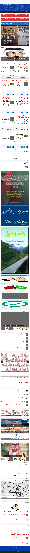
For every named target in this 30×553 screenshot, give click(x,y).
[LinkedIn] (3, 1)
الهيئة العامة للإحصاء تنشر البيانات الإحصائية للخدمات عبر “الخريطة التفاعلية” (19, 438)
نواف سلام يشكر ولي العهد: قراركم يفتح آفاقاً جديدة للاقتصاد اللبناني (19, 377)
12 (26, 165)
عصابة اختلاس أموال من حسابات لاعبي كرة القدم (20, 542)
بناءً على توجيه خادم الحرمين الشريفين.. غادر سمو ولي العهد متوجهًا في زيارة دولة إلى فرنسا (9, 63)
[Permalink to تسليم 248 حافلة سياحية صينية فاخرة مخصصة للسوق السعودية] (25, 136)
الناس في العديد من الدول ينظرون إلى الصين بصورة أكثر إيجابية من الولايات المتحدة (23, 98)
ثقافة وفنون (13, 122)
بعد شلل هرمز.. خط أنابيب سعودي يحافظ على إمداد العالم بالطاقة (20, 385)
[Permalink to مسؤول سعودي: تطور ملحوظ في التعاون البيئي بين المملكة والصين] (11, 84)
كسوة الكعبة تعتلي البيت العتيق (24, 466)
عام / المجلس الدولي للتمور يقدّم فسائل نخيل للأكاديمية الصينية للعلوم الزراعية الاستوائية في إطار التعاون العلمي (15, 15)
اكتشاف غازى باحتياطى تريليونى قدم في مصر (22, 382)
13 (25, 165)
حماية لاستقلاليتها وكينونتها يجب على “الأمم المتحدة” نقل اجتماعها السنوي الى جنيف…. (14, 404)
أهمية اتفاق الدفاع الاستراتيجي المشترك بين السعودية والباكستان (17, 397)
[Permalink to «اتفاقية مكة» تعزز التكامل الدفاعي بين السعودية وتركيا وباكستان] (25, 84)
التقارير (27, 71)
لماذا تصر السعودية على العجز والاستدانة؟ (20, 347)
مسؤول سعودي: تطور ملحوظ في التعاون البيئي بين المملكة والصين (17, 23)
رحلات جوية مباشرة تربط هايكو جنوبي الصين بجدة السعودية (19, 540)
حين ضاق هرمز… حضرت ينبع (22, 337)
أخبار (13, 71)
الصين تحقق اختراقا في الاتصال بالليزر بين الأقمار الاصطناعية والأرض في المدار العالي (15, 19)
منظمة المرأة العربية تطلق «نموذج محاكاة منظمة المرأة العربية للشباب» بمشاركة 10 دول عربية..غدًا (8, 98)
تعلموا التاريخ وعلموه (22, 344)
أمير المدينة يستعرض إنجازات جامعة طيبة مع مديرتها (21, 473)
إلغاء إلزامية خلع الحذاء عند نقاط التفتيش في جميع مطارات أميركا (18, 537)
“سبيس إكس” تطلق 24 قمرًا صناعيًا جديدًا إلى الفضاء (19, 517)
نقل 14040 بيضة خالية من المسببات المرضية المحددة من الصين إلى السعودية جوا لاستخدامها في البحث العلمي (22, 63)
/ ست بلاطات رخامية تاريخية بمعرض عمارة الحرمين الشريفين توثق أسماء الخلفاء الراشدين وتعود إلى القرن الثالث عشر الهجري (8, 134)
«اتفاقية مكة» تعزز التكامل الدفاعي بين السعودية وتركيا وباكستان (22, 80)
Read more (11, 70)
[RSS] (1, 1)
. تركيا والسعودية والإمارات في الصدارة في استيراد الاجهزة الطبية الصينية (19, 380)
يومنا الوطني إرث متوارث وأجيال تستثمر (20, 393)
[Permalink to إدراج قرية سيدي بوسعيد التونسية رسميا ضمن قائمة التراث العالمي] (11, 119)
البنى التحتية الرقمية (23, 400)
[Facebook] (2, 1)
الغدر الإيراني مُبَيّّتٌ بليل (22, 333)
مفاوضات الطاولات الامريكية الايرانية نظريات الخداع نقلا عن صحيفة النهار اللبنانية (19, 498)
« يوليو (28, 169)
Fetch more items (15, 149)
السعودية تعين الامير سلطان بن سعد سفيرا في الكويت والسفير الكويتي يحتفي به (18, 431)
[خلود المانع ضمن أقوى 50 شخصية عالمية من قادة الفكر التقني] (15, 423)
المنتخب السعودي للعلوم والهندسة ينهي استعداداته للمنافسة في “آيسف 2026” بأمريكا (13, 325)
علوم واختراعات (25, 71)
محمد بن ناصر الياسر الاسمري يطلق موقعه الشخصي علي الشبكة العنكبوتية (15, 59)
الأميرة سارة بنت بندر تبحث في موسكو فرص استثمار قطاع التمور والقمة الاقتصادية (18, 468)
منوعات (27, 525)
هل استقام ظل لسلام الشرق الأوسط (20, 390)
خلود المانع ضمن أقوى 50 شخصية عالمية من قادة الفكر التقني (20, 425)
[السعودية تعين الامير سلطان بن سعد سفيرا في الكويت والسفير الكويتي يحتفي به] (15, 430)
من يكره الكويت (23, 340)
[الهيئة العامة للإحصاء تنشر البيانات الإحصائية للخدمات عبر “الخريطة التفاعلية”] (15, 436)
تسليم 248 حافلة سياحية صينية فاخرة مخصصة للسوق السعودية (23, 133)
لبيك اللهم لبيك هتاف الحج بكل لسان (24, 371)
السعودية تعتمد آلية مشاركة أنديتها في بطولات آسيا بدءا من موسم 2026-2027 (12, 456)
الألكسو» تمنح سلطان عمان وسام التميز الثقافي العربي (21, 471)
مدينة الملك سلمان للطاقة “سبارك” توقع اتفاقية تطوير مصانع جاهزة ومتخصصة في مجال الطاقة (14, 514)
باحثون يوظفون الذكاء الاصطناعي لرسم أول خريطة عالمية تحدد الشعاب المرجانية (16, 519)
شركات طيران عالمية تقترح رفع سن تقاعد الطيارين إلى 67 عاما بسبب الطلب (20, 534)
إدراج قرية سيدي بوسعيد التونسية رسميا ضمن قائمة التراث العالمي (8, 115)
